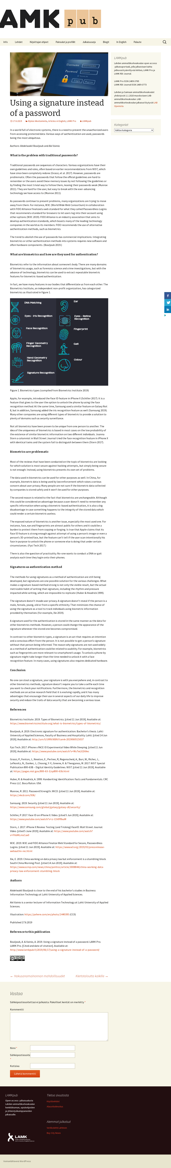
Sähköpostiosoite (20, 1057)
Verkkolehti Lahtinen (57, 1127)
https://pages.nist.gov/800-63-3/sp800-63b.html (41, 771)
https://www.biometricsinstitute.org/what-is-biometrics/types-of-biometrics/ (55, 723)
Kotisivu (14, 1066)
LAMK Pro (71, 121)
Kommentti (17, 1009)
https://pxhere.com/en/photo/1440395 (46, 914)
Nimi (13, 1048)
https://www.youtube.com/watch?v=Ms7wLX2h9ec (60, 751)
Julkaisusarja (89, 42)
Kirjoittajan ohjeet (39, 42)
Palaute (137, 42)
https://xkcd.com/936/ (23, 795)
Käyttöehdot (53, 1101)
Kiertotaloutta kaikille (92, 976)
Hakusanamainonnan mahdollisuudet (37, 976)
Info (5, 42)
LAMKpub (86, 121)
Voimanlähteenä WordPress (17, 1161)
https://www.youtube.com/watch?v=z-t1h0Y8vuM (38, 819)
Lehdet (19, 42)
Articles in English (57, 121)
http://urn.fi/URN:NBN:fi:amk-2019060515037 (58, 739)
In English (121, 42)
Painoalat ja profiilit (65, 42)
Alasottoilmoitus (55, 1106)
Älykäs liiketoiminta (37, 121)
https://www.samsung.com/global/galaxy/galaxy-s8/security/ (45, 807)
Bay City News (54, 1132)
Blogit (106, 42)
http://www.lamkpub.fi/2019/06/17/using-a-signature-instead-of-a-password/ (55, 949)
